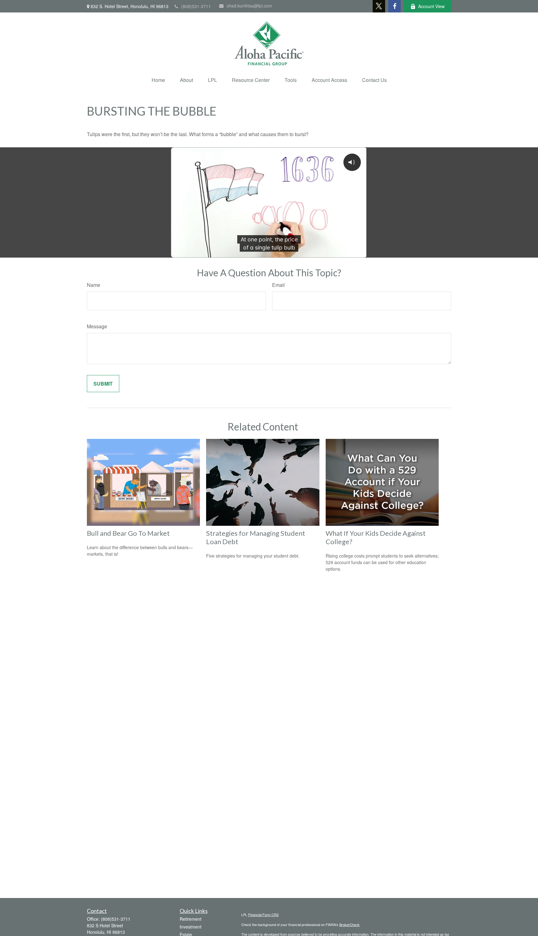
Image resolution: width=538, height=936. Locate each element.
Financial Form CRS (263, 914)
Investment (190, 927)
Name (93, 284)
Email (278, 284)
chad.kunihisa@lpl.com (249, 5)
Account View (431, 6)
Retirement (190, 919)
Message (97, 326)
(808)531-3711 (196, 6)
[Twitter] (379, 6)
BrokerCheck (349, 924)
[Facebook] (394, 6)
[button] (158, 80)
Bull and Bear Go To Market (128, 533)
